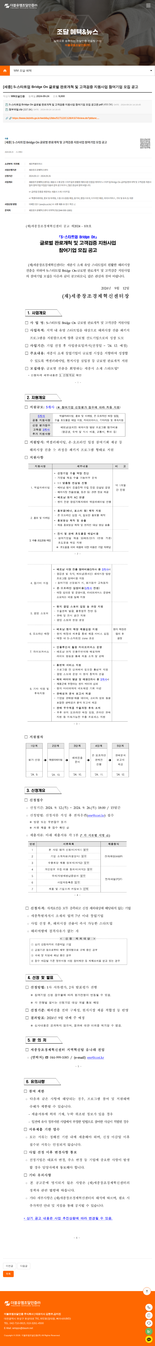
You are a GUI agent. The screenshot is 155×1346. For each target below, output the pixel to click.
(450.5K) (61, 104)
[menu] (148, 5)
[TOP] (147, 1291)
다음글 (23, 1266)
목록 (8, 1273)
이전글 (9, 1266)
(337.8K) (20, 109)
